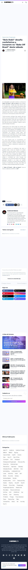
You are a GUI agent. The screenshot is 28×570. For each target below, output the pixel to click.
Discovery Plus (21, 461)
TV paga (11, 497)
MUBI (16, 473)
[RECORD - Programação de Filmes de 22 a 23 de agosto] (6, 366)
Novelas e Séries (7, 480)
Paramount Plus (21, 480)
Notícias (17, 476)
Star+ (10, 494)
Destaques (17, 459)
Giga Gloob (13, 466)
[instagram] (9, 224)
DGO (11, 459)
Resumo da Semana (15, 490)
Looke (4, 473)
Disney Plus (6, 464)
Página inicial (5, 37)
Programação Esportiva (8, 487)
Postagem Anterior (6, 283)
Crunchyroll (5, 459)
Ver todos (22, 229)
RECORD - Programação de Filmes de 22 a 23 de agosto (17, 365)
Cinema (19, 454)
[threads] (20, 224)
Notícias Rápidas (7, 478)
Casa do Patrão (6, 454)
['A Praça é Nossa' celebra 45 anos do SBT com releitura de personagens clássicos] (6, 372)
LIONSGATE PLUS (16, 471)
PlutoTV (22, 483)
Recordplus (5, 490)
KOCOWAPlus (6, 471)
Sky (22, 492)
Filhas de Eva (6, 466)
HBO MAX (16, 468)
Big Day (16, 452)
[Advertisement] (14, 20)
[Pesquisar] (26, 2)
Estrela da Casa (14, 464)
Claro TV (9, 457)
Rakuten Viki (19, 487)
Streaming (16, 494)
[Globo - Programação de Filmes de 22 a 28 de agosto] (6, 359)
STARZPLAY (16, 492)
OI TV (14, 480)
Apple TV (5, 450)
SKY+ (10, 492)
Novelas (14, 478)
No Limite (10, 476)
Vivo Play (22, 501)
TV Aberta (5, 497)
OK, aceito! (21, 565)
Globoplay (20, 466)
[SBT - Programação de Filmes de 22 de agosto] (6, 379)
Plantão (5, 483)
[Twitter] (15, 205)
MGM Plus (10, 473)
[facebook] (7, 224)
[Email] (18, 205)
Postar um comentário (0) (14, 278)
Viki (17, 501)
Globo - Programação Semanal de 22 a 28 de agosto (16, 353)
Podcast (5, 485)
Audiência (11, 450)
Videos (13, 501)
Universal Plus (6, 501)
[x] (6, 555)
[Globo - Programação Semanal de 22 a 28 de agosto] (6, 353)
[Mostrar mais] (21, 205)
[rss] (14, 558)
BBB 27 (10, 452)
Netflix (4, 476)
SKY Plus (5, 492)
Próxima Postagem (21, 283)
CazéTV (13, 454)
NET (21, 473)
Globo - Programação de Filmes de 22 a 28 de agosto (17, 359)
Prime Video (12, 485)
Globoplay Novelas (7, 468)
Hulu (21, 468)
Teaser (4, 499)
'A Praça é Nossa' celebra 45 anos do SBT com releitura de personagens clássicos (17, 372)
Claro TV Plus (16, 457)
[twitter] (11, 224)
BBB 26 (5, 452)
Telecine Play (11, 499)
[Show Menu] (2, 2)
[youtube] (13, 224)
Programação (12, 37)
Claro (4, 457)
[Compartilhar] (24, 50)
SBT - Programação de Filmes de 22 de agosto (16, 378)
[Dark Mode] (23, 2)
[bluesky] (18, 224)
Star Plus (5, 494)
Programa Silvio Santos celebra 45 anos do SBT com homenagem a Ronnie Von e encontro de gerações (17, 385)
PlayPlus (11, 483)
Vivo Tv (4, 504)
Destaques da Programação (9, 461)
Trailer (17, 499)
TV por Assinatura (19, 497)
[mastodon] (21, 555)
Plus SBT (17, 483)
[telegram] (16, 224)
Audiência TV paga (20, 450)
